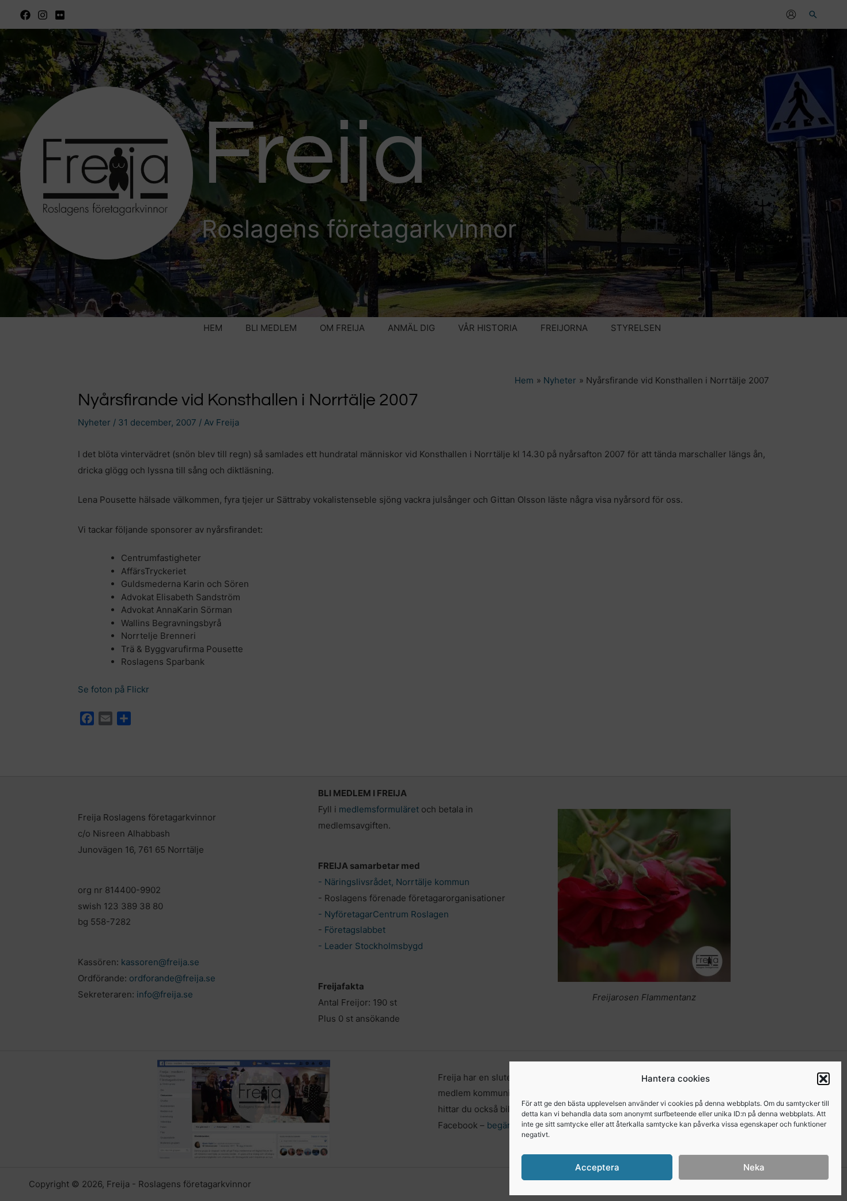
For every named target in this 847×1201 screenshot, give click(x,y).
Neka (754, 1167)
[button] (823, 1079)
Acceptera (597, 1167)
